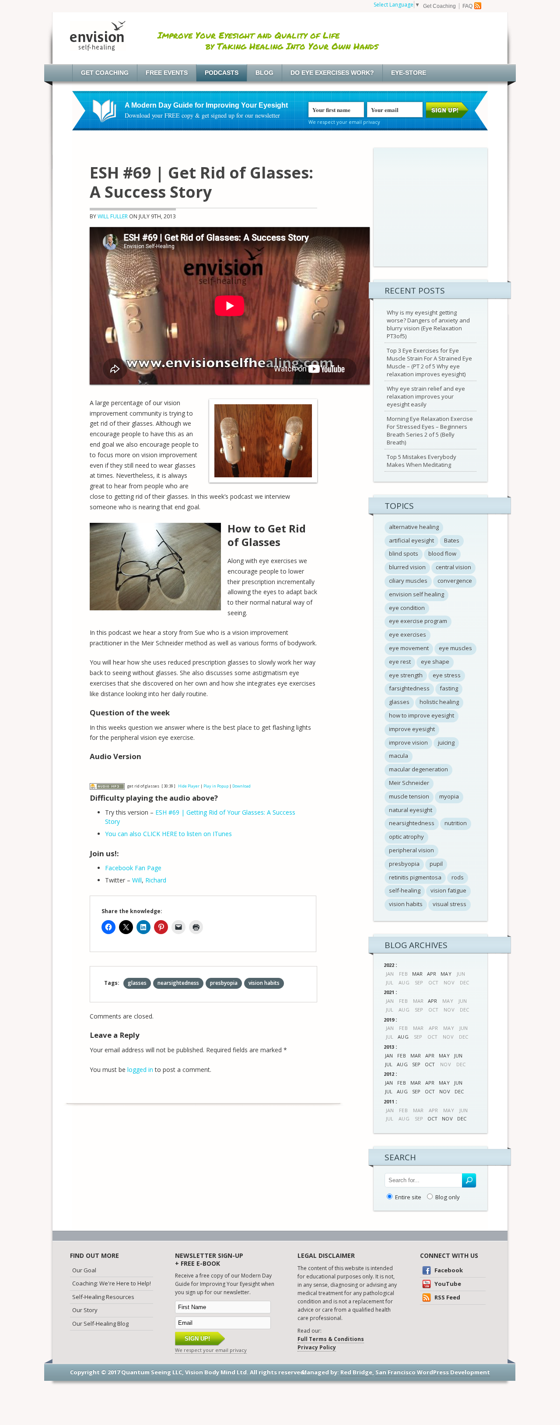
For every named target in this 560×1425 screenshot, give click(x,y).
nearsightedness (178, 983)
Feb (401, 1055)
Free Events (167, 72)
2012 (389, 1074)
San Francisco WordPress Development (432, 1372)
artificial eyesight (411, 540)
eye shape (435, 661)
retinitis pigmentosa (415, 877)
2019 (389, 1019)
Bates (451, 540)
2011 (389, 1101)
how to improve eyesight (421, 715)
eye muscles (455, 648)
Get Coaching (439, 6)
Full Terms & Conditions (331, 1339)
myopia (449, 796)
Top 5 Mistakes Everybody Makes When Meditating (421, 461)
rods (458, 877)
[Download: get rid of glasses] (107, 786)
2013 (389, 1046)
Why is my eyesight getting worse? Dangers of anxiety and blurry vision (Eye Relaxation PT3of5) (428, 324)
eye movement (409, 648)
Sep (416, 1064)
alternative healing (414, 527)
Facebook (448, 1270)
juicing (446, 742)
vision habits (264, 983)
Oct (430, 1064)
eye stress (447, 675)
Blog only (447, 1197)
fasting (449, 688)
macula (398, 756)
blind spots (403, 553)
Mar (417, 973)
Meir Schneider (409, 783)
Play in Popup (215, 786)
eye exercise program (418, 621)
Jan (389, 1055)
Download (241, 786)
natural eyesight (410, 810)
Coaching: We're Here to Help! (111, 1283)
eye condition (407, 608)
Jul (388, 1064)
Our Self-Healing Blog (100, 1323)
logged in (140, 1069)
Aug (403, 1036)
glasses (137, 983)
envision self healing (416, 594)
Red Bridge (356, 1372)
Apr (431, 973)
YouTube (447, 1284)
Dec (459, 1091)
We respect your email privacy (344, 122)
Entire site (408, 1197)
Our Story (85, 1310)
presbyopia (224, 983)
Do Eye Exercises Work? (332, 72)
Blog (264, 72)
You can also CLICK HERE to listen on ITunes (168, 834)
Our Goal (84, 1270)
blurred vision (407, 567)
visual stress (449, 904)
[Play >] (97, 773)
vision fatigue (448, 890)
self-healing (404, 890)
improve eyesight (412, 729)
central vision (453, 567)
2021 (389, 992)
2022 (389, 965)
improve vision (408, 742)
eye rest (400, 661)
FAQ (467, 6)
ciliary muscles (408, 581)
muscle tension (409, 796)
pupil (436, 864)
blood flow (442, 553)
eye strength (406, 675)
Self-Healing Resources (103, 1297)
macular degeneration (418, 769)
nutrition (455, 823)
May (446, 973)
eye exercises (407, 634)
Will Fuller (113, 216)
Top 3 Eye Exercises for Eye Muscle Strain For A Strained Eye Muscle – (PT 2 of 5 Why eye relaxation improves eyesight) (429, 362)
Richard (155, 880)
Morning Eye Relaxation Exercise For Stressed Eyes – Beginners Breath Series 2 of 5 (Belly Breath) (430, 430)
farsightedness (409, 688)
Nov (444, 1091)
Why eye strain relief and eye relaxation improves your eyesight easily (426, 396)
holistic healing (439, 702)
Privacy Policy (317, 1347)
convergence (455, 581)
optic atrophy (406, 836)
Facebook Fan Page (133, 868)
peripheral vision (411, 850)
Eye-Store (408, 72)
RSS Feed (446, 1297)
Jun (458, 1055)
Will (137, 880)
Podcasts (221, 72)
